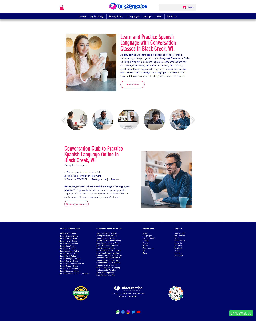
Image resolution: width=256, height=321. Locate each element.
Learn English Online (68, 238)
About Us (178, 243)
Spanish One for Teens (105, 238)
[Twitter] (133, 312)
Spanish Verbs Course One (107, 260)
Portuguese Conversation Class (109, 255)
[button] (62, 7)
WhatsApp (178, 255)
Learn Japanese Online (69, 251)
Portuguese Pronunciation (106, 236)
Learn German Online (69, 243)
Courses (146, 243)
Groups (145, 241)
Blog (176, 238)
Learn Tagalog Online (69, 269)
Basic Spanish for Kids (105, 248)
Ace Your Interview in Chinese (108, 251)
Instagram (178, 246)
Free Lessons (148, 248)
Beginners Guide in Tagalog (107, 253)
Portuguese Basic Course (106, 265)
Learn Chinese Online (69, 236)
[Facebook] (123, 312)
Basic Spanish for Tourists (106, 233)
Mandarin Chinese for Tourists (108, 258)
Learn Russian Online (69, 261)
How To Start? (180, 233)
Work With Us (179, 241)
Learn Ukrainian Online (69, 271)
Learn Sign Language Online (72, 263)
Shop (145, 253)
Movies (145, 246)
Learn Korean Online (68, 254)
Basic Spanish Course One (107, 243)
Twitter (177, 251)
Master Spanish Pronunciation (108, 241)
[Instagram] (128, 312)
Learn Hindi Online (68, 246)
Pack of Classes (149, 238)
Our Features (179, 236)
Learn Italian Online (68, 249)
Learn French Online (68, 241)
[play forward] (192, 119)
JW (144, 251)
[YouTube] (138, 312)
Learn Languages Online (70, 228)
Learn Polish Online (68, 256)
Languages (147, 236)
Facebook (178, 248)
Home (145, 233)
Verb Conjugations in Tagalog (108, 268)
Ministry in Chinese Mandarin (108, 246)
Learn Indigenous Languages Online (75, 274)
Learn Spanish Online (69, 266)
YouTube (178, 253)
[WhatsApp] (118, 312)
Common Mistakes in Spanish (108, 263)
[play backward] (63, 119)
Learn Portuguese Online (70, 259)
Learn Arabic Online (68, 233)
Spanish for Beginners (105, 273)
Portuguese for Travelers (106, 270)
